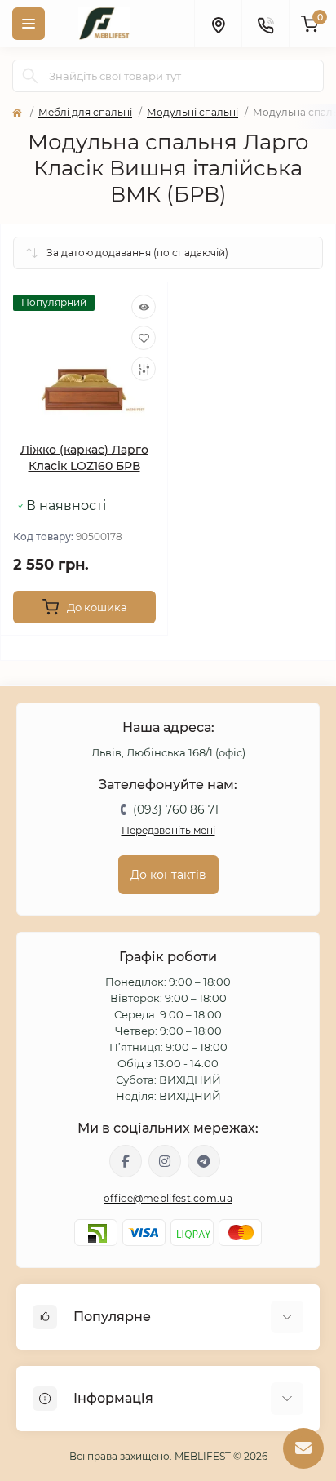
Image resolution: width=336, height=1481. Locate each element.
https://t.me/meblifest (204, 1161)
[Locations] (217, 23)
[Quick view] (143, 307)
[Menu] (28, 23)
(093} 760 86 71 (176, 809)
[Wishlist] (143, 338)
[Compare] (143, 369)
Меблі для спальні (85, 112)
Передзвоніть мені (168, 830)
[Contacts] (265, 23)
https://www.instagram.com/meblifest (164, 1161)
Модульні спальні (192, 112)
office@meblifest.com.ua (168, 1198)
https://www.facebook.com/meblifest (125, 1161)
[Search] (30, 76)
